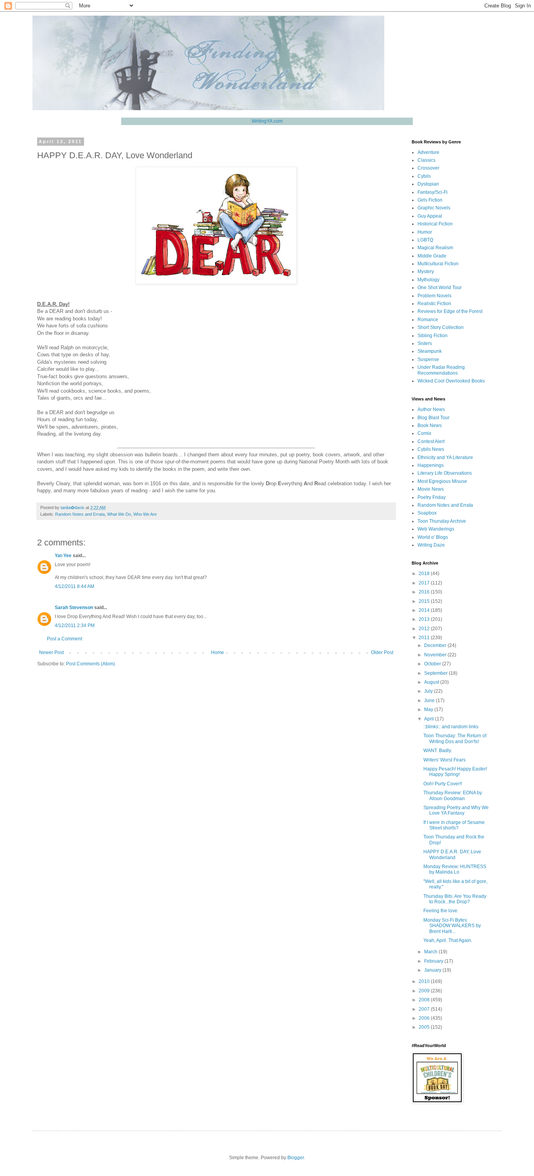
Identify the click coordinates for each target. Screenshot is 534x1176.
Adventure (428, 152)
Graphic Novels (434, 208)
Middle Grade (432, 256)
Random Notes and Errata (80, 514)
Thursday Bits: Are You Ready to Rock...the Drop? (454, 899)
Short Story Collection (441, 327)
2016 (425, 592)
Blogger (295, 1157)
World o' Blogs (433, 537)
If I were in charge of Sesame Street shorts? (454, 825)
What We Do (119, 514)
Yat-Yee (63, 555)
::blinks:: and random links (450, 726)
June (430, 700)
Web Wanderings (436, 529)
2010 (425, 981)
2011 (425, 637)
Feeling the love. (441, 910)
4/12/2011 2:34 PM (75, 625)
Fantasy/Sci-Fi (433, 192)
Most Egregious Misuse (442, 481)
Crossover (428, 168)
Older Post (382, 652)
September (436, 673)
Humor (425, 232)
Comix (424, 433)
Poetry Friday (432, 497)
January (433, 970)
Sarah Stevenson (74, 607)
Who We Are (145, 514)
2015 (425, 601)
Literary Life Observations (445, 473)
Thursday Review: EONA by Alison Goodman (452, 795)
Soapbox (427, 513)
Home (217, 652)
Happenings (431, 465)
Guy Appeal (430, 216)
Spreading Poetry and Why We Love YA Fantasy (456, 810)
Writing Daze (431, 545)
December (436, 645)
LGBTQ (425, 240)
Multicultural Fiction (438, 263)
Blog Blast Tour (434, 417)
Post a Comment (64, 639)
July (429, 691)
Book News (430, 425)
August (432, 682)
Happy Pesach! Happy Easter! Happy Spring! (455, 771)
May (429, 709)
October (433, 664)
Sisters (425, 343)
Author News (431, 409)
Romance (428, 319)
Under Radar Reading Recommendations (441, 370)
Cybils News (431, 449)
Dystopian (428, 184)
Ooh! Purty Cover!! (442, 783)
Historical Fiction (435, 224)
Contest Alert (431, 441)
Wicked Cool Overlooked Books (451, 381)
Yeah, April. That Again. (447, 940)
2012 (425, 628)
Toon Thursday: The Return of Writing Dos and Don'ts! (454, 738)
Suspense (428, 359)
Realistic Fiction (434, 303)
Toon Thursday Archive (442, 521)
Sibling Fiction (433, 335)
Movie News (431, 489)
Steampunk (430, 351)
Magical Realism (435, 247)
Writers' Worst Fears (444, 760)
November (436, 655)
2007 (425, 1009)
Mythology (428, 279)
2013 (425, 619)
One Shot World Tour (440, 287)
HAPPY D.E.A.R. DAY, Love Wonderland (452, 854)
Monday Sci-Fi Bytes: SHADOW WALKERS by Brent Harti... (452, 925)
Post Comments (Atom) (90, 664)
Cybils (424, 176)
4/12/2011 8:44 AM (74, 586)
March (431, 951)
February (434, 961)
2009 (425, 991)
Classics (426, 160)
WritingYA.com (267, 121)
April (429, 719)
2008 (425, 1000)
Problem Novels (435, 295)
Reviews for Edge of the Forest (450, 311)
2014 (425, 610)
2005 (425, 1027)
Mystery (426, 271)
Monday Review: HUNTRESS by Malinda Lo (454, 869)
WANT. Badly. (437, 750)
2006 (425, 1018)
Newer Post (51, 652)
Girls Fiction (430, 200)
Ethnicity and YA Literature (445, 457)
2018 (425, 573)
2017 (425, 583)
